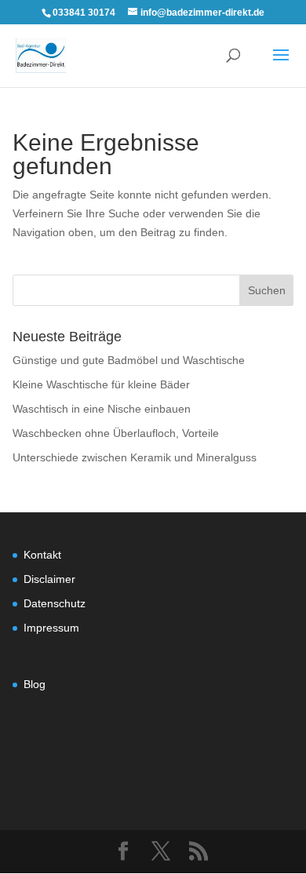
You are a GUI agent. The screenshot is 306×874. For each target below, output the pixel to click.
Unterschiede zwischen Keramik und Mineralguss (135, 457)
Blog (35, 684)
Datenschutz (55, 603)
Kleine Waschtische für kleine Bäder (101, 384)
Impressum (51, 627)
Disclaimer (49, 579)
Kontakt (42, 554)
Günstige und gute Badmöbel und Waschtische (129, 360)
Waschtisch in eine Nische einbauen (102, 408)
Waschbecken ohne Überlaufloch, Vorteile (116, 433)
